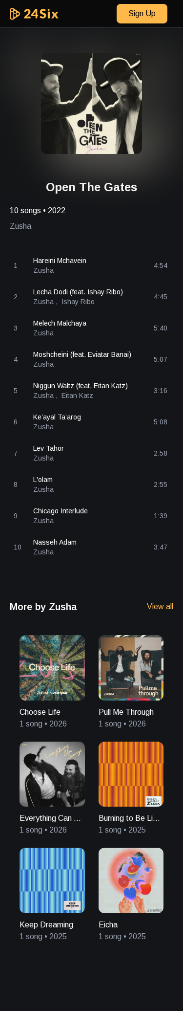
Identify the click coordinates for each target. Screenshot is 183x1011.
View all (160, 606)
